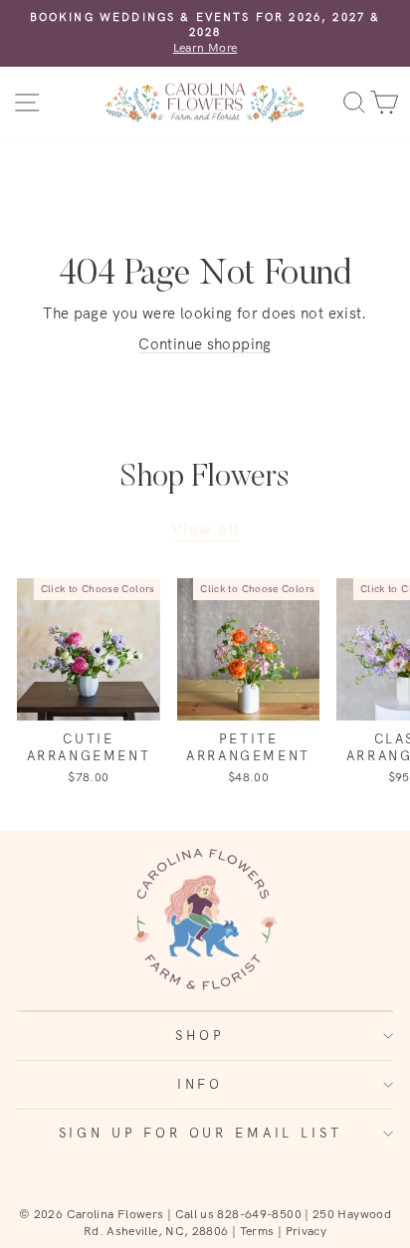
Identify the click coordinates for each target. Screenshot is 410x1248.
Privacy (306, 1230)
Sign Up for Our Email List (200, 1133)
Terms (257, 1230)
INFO (200, 1084)
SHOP (200, 1035)
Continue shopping (204, 343)
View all (205, 528)
